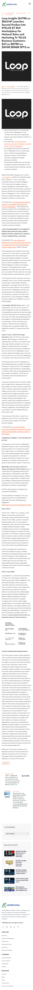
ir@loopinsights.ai (10, 644)
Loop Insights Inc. (7, 177)
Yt (18, 927)
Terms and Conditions (7, 986)
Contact (4, 966)
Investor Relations (6, 957)
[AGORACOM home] (9, 4)
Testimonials (5, 963)
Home (3, 86)
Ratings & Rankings (7, 950)
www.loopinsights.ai (24, 630)
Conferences (5, 941)
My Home (4, 935)
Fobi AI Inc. (6, 763)
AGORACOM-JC (10, 13)
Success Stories (6, 960)
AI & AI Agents (8, 14)
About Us (4, 974)
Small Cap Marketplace (8, 938)
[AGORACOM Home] (10, 905)
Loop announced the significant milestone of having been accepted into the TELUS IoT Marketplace (17, 144)
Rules (3, 980)
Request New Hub (6, 944)
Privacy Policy (5, 983)
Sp (10, 927)
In (14, 927)
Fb (6, 927)
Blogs (3, 977)
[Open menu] (30, 3)
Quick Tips (4, 947)
